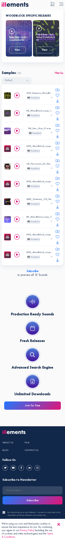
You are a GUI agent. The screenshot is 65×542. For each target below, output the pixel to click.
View (17, 49)
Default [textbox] (8, 80)
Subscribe (32, 271)
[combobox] (17, 80)
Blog (5, 450)
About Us (7, 442)
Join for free (32, 405)
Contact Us (31, 450)
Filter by (59, 73)
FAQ (27, 442)
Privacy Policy (27, 530)
